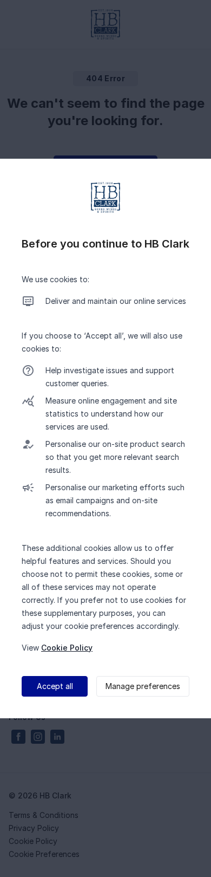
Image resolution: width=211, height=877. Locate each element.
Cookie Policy (67, 647)
